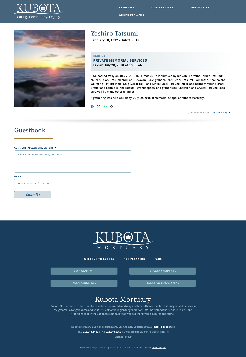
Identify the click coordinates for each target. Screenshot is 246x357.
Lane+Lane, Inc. (159, 347)
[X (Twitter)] (98, 106)
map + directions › (163, 327)
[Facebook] (92, 106)
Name (17, 176)
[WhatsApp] (105, 106)
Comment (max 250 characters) (34, 147)
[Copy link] (111, 106)
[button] (132, 7)
